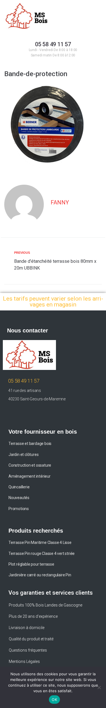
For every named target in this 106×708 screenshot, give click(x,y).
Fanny (60, 202)
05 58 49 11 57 (53, 44)
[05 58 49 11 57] (53, 27)
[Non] (99, 687)
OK (54, 699)
